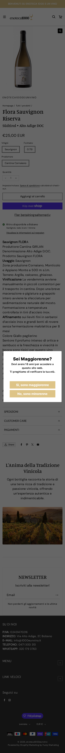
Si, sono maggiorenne (32, 385)
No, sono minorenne (32, 394)
